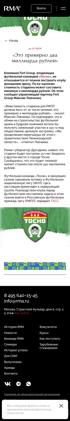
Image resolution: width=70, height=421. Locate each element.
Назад (13, 40)
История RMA (14, 327)
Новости (10, 333)
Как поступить (50, 338)
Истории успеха (16, 350)
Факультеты (48, 327)
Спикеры (10, 344)
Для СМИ (10, 356)
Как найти (22, 313)
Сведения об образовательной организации (32, 394)
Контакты (11, 373)
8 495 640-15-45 (21, 295)
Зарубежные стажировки (49, 346)
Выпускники (13, 362)
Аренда (9, 368)
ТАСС (55, 201)
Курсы (44, 333)
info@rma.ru (16, 301)
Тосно (45, 76)
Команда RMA (14, 338)
